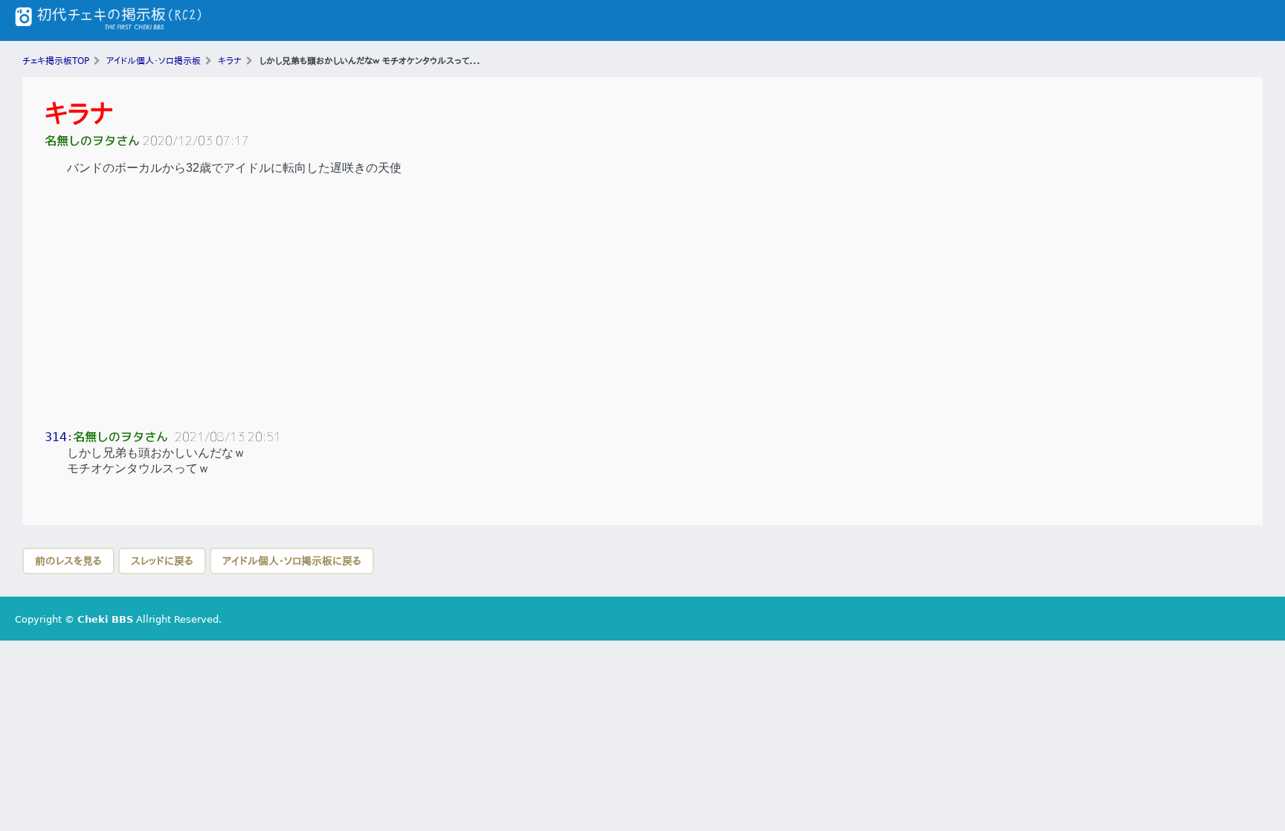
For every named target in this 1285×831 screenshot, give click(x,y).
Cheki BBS (105, 619)
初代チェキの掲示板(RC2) (108, 20)
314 (56, 437)
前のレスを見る (68, 561)
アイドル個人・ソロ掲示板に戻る (291, 561)
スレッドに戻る (162, 561)
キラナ (79, 113)
